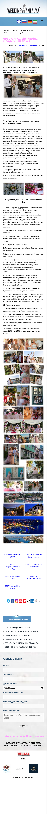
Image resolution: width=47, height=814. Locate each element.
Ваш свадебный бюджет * (15, 702)
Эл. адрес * (8, 674)
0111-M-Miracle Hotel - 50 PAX (18, 639)
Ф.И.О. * (7, 665)
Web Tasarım (29, 777)
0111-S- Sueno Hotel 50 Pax (17, 635)
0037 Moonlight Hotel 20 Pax (17, 627)
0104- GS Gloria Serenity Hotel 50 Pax (22, 631)
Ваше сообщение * (12, 711)
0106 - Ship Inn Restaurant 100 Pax (20, 647)
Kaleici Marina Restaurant (27, 46)
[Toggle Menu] (42, 21)
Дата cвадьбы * (10, 683)
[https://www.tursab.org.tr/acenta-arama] (23, 756)
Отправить (23, 726)
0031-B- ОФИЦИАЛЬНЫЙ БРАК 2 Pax (13, 566)
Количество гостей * (13, 693)
